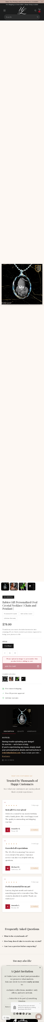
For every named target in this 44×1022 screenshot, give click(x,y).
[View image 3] (23, 586)
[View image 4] (31, 586)
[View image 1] (5, 586)
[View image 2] (14, 586)
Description (9, 731)
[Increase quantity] (15, 653)
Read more (6, 756)
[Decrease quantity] (5, 653)
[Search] (37, 17)
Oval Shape (8, 646)
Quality (20, 731)
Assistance (31, 731)
